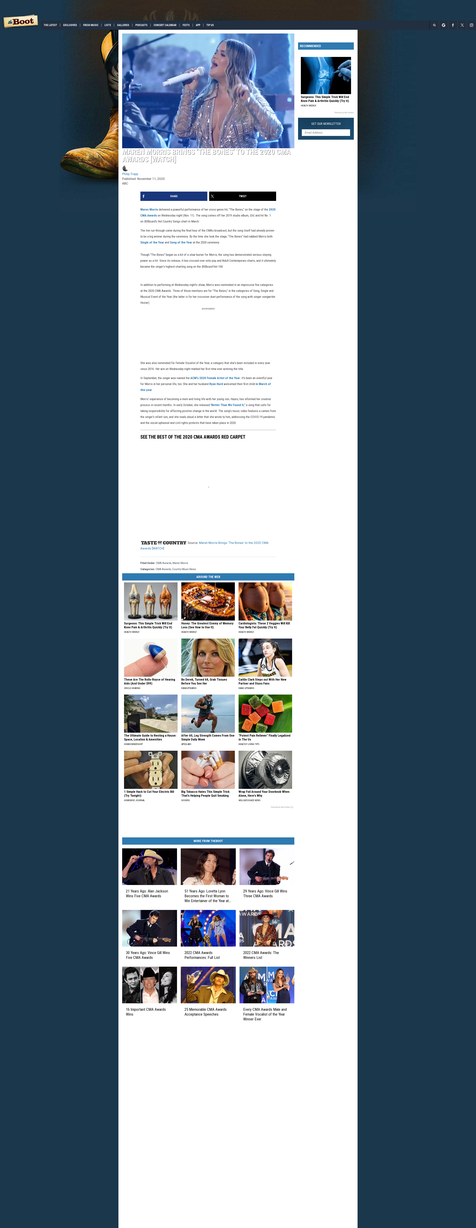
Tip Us (210, 25)
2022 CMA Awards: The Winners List (261, 955)
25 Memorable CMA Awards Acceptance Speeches (205, 1012)
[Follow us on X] (462, 25)
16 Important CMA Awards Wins (146, 1012)
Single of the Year (152, 242)
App (198, 25)
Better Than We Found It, (227, 405)
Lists (107, 25)
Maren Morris (149, 209)
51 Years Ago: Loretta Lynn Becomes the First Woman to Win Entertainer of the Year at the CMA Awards (206, 896)
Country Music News (184, 569)
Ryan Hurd (216, 384)
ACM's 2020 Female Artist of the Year (215, 378)
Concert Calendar (165, 25)
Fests (186, 25)
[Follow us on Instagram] (471, 25)
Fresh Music (90, 25)
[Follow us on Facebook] (452, 25)
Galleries (123, 25)
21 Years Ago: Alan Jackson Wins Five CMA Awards (147, 893)
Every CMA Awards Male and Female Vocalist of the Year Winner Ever (265, 1014)
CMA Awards (163, 563)
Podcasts (141, 25)
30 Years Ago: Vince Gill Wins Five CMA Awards (148, 955)
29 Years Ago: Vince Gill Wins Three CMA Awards (265, 893)
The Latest (50, 25)
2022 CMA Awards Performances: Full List (202, 955)
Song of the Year (181, 242)
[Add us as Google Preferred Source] (443, 25)
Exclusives (70, 25)
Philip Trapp (130, 174)
